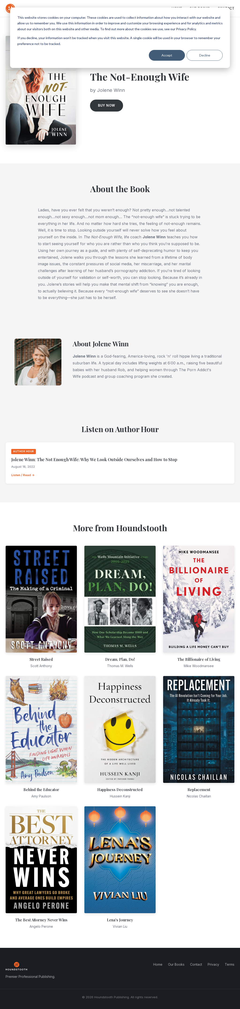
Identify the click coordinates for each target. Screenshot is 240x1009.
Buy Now (106, 105)
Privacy (213, 964)
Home (157, 964)
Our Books (176, 964)
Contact (196, 964)
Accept (166, 55)
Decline (204, 55)
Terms (229, 964)
